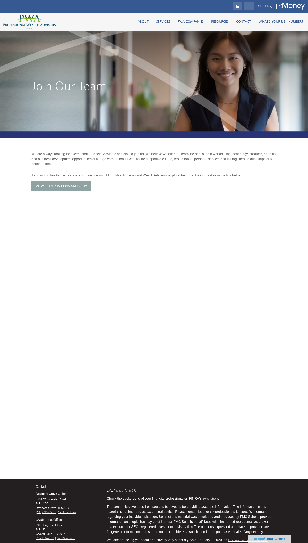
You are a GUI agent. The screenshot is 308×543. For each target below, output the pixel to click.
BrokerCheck (210, 498)
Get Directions (67, 512)
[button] (143, 21)
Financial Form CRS (125, 490)
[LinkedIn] (237, 6)
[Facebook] (249, 6)
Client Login (266, 6)
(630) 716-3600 (46, 512)
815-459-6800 (45, 538)
